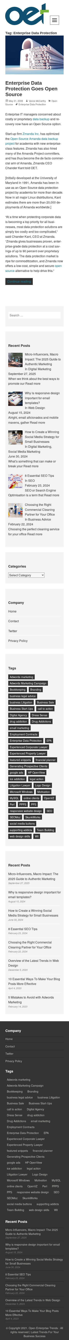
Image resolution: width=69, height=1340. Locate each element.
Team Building (45, 830)
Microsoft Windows (21, 792)
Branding (35, 689)
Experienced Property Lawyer (28, 753)
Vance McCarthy (37, 100)
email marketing (19, 728)
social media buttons (22, 823)
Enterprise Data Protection (32, 104)
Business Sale (45, 702)
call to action (45, 709)
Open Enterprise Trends (43, 1328)
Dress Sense (39, 715)
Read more (32, 383)
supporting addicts (21, 830)
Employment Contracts (23, 734)
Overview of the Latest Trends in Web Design (32, 1300)
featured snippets (20, 760)
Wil (37, 836)
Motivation (43, 792)
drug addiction (18, 721)
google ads (16, 772)
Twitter (12, 631)
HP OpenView (36, 772)
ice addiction (17, 779)
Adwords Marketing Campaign (28, 683)
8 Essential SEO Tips (22, 929)
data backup (41, 119)
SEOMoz (15, 817)
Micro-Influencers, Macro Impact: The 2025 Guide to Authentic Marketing (31, 1232)
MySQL (14, 798)
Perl (12, 804)
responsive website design (26, 811)
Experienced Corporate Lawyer (29, 747)
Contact (13, 621)
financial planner (46, 760)
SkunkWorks (32, 817)
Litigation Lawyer (20, 785)
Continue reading (20, 281)
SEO (49, 811)
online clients (31, 798)
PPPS (22, 804)
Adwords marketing (21, 677)
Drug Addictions (41, 721)
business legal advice (23, 696)
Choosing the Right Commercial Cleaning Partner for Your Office (30, 1287)
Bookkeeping (17, 689)
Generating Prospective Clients (28, 766)
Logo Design (42, 785)
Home (12, 611)
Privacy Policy (18, 640)
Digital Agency (18, 715)
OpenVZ (49, 798)
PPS (33, 804)
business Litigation (21, 702)
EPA (49, 740)
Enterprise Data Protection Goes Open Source (31, 88)
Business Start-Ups (21, 709)
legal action (37, 779)
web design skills (20, 836)
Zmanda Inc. (31, 133)
